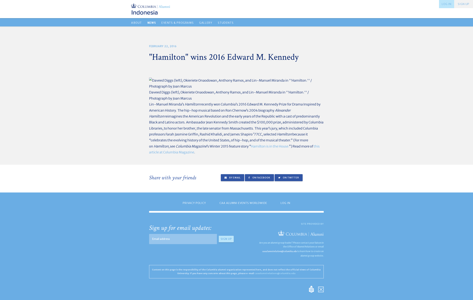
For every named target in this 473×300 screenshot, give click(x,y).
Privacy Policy (194, 203)
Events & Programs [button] (177, 22)
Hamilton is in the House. (270, 146)
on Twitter (290, 177)
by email (235, 177)
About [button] (136, 22)
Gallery (205, 22)
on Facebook (261, 177)
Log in (446, 4)
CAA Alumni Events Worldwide (243, 203)
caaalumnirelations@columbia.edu (279, 251)
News (151, 22)
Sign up (463, 4)
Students (226, 22)
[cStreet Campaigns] (321, 289)
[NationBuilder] (313, 289)
